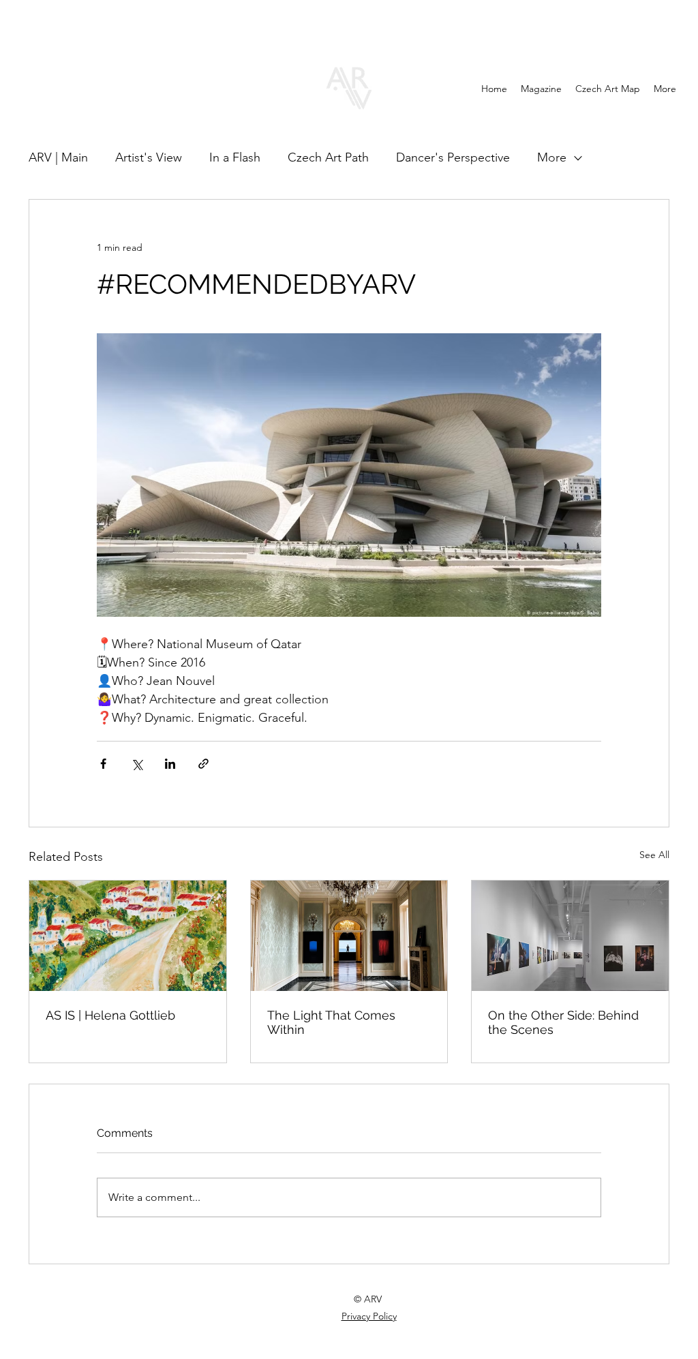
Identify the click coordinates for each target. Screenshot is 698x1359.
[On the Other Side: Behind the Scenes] (570, 936)
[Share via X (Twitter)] (136, 763)
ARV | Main (58, 157)
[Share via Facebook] (103, 763)
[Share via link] (203, 763)
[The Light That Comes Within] (349, 936)
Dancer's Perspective (453, 157)
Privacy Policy (369, 1316)
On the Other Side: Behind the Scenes (563, 1022)
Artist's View (148, 157)
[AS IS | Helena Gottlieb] (127, 936)
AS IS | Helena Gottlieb (110, 1015)
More (551, 157)
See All (654, 855)
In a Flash (234, 157)
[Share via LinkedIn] (170, 763)
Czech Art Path (328, 157)
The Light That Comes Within (331, 1022)
